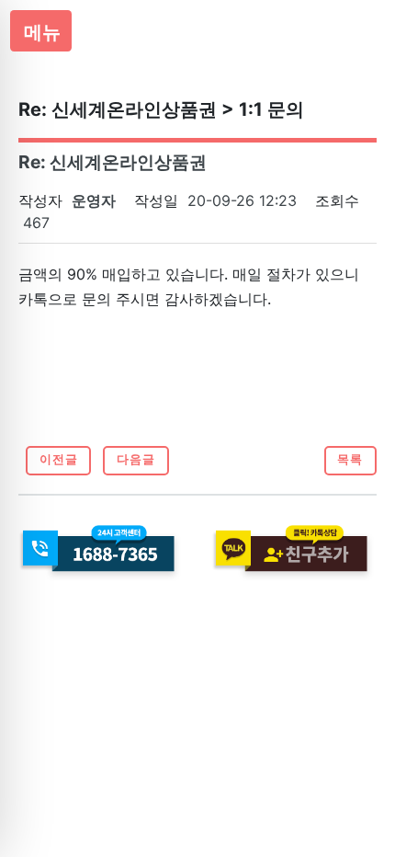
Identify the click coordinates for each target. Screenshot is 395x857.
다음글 (136, 459)
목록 (350, 459)
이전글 (59, 459)
